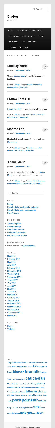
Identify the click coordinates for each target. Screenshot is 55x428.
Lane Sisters (20, 392)
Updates (10, 328)
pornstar (24, 183)
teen (40, 412)
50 (45, 66)
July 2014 (11, 282)
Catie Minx (21, 379)
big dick (43, 366)
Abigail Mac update (15, 229)
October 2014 (13, 273)
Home (10, 30)
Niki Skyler (43, 395)
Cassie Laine (12, 379)
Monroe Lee (15, 129)
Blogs (17, 84)
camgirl (43, 372)
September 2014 (14, 276)
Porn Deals (24, 47)
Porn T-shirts (12, 41)
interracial (18, 387)
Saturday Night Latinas (24, 408)
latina (29, 391)
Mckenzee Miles (27, 395)
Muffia (35, 395)
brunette (41, 181)
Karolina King (39, 387)
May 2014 (11, 288)
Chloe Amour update (16, 232)
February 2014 (13, 297)
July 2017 (11, 265)
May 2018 (11, 262)
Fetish (41, 36)
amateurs (31, 114)
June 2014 (11, 285)
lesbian (38, 391)
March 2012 (12, 315)
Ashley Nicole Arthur (24, 366)
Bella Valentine (28, 245)
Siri (12, 413)
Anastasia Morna (32, 363)
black (10, 372)
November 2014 (14, 270)
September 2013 (14, 312)
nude (9, 401)
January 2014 (13, 300)
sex (17, 117)
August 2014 (12, 279)
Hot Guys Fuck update (17, 235)
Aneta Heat (43, 363)
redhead (42, 400)
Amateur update (14, 223)
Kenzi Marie (11, 392)
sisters (17, 413)
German (10, 387)
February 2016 (13, 268)
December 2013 (14, 303)
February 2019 (13, 259)
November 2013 (14, 306)
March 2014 (12, 294)
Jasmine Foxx (29, 387)
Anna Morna (11, 366)
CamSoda (12, 47)
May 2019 (11, 256)
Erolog (12, 16)
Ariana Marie (16, 162)
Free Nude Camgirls (29, 41)
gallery (41, 383)
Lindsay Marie (17, 65)
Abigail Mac (12, 362)
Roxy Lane (11, 408)
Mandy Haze (16, 395)
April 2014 (11, 291)
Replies (24, 87)
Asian (36, 366)
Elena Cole (11, 384)
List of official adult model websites (21, 36)
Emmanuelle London (23, 384)
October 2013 (13, 309)
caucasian (37, 84)
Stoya (34, 413)
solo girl (21, 150)
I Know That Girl (18, 99)
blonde (29, 84)
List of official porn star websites (29, 30)
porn (13, 117)
